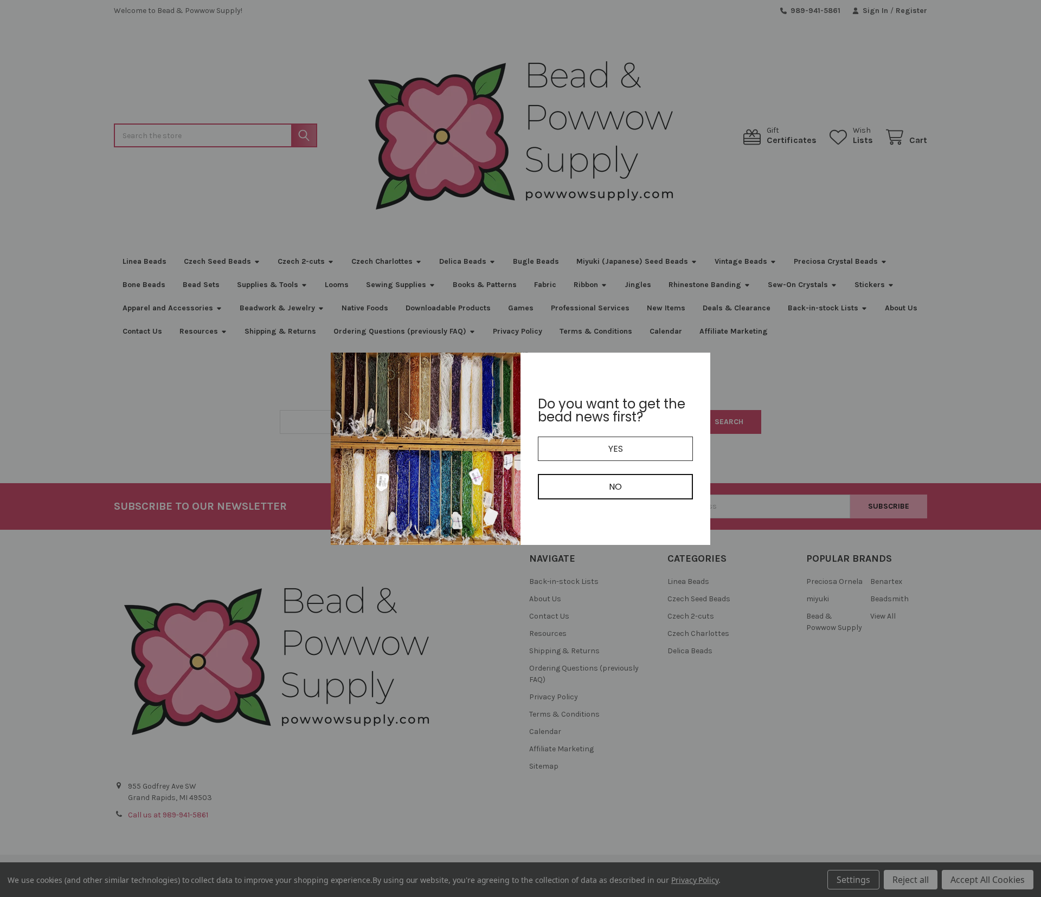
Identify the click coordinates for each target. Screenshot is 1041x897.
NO (615, 486)
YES (615, 449)
